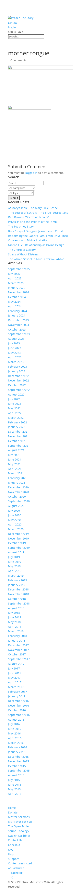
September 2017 (19, 659)
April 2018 (14, 627)
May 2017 (14, 677)
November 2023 (18, 325)
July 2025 (14, 274)
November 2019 (18, 538)
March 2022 (16, 418)
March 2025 (16, 283)
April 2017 (14, 682)
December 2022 (18, 376)
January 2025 (16, 288)
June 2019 (14, 562)
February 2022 (17, 422)
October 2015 (17, 766)
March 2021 (16, 473)
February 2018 (17, 636)
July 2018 (14, 612)
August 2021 (16, 450)
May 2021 (14, 464)
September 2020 (19, 501)
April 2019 (14, 571)
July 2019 (14, 557)
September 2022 (19, 390)
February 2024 (17, 311)
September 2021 (19, 445)
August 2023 (16, 338)
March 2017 (16, 687)
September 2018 (19, 603)
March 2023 (16, 362)
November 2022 (18, 380)
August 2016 (16, 719)
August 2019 (16, 552)
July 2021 (14, 455)
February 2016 (17, 747)
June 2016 (14, 729)
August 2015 (16, 775)
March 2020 (16, 529)
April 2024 (14, 306)
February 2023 (17, 366)
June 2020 (14, 515)
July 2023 (14, 343)
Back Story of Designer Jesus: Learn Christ (35, 231)
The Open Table (18, 826)
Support (13, 859)
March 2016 (16, 743)
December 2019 (18, 534)
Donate (12, 22)
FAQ (10, 849)
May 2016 (14, 733)
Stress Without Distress (23, 254)
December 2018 (18, 589)
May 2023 (14, 353)
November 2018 (18, 594)
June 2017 (14, 673)
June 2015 (14, 784)
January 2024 (16, 315)
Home (12, 808)
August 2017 (16, 664)
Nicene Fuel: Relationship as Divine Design (36, 245)
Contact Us (15, 840)
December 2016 (18, 701)
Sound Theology (18, 831)
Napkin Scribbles (19, 835)
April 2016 (14, 738)
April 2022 (14, 413)
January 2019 (16, 585)
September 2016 (19, 715)
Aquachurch (16, 868)
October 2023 (17, 329)
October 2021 (17, 441)
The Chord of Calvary (22, 250)
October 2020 (17, 496)
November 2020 (18, 492)
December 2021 (18, 431)
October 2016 (17, 710)
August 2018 (16, 608)
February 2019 (17, 580)
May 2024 (14, 301)
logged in (31, 173)
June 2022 (14, 403)
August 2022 (16, 394)
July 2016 (14, 724)
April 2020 (14, 524)
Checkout (14, 845)
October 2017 (17, 654)
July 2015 (14, 780)
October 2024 (17, 297)
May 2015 (14, 789)
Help (11, 854)
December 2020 (18, 487)
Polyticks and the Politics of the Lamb (32, 222)
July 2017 (14, 668)
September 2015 (19, 770)
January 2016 (16, 752)
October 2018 (17, 599)
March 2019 (16, 575)
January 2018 (16, 640)
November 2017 (18, 650)
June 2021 (14, 459)
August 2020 (16, 506)
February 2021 (17, 478)
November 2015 (18, 761)
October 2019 (17, 543)
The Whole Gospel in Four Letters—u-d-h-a (36, 259)
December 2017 (18, 645)
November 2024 (18, 292)
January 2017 (16, 696)
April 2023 (14, 357)
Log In (12, 27)
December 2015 (18, 756)
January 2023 (16, 371)
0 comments (18, 60)
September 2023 (19, 334)
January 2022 (16, 427)
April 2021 (14, 469)
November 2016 (18, 705)
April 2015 (14, 794)
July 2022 (14, 399)
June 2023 (14, 348)
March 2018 (16, 631)
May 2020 (14, 520)
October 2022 (17, 385)
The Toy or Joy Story (21, 226)
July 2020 (14, 510)
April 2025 (14, 278)
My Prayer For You (20, 821)
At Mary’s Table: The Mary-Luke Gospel (33, 208)
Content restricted (20, 863)
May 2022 (14, 408)
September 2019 (19, 547)
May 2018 (14, 622)
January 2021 (16, 483)
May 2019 (14, 566)
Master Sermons (19, 817)
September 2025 (19, 269)
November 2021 (18, 436)
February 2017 (17, 691)
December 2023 (18, 320)
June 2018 (14, 617)
